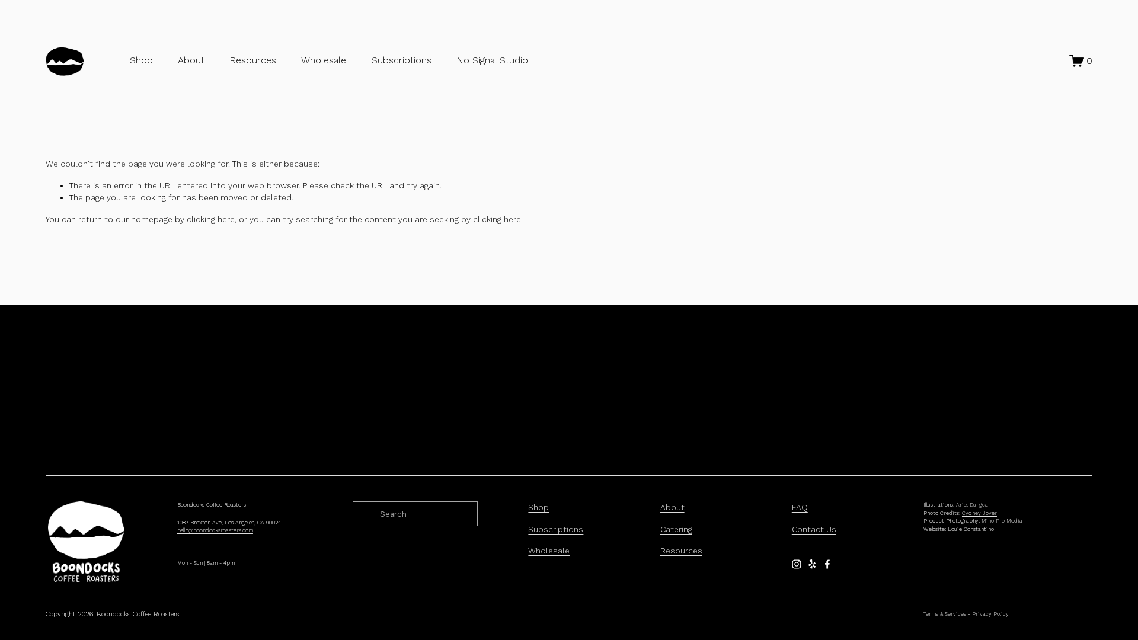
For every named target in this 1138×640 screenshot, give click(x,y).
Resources (681, 550)
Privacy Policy (990, 614)
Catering (676, 529)
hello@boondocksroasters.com (215, 530)
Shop (141, 60)
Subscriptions (401, 60)
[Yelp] (812, 564)
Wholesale (323, 60)
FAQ (800, 507)
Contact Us (814, 529)
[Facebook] (827, 564)
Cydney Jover (979, 513)
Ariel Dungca (972, 505)
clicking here (211, 219)
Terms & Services (944, 614)
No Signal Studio (492, 60)
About (672, 507)
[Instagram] (796, 564)
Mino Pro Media (1002, 521)
